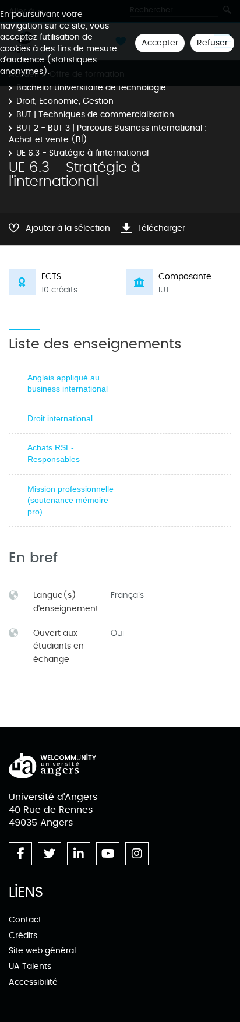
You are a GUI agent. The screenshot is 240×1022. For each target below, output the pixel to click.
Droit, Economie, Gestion (65, 101)
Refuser (212, 43)
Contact (25, 920)
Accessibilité (33, 982)
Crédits (23, 935)
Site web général (42, 951)
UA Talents (30, 966)
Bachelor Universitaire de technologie (91, 88)
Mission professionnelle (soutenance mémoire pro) (70, 500)
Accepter (160, 43)
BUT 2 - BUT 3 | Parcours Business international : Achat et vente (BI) (108, 134)
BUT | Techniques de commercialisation (95, 114)
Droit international (60, 418)
